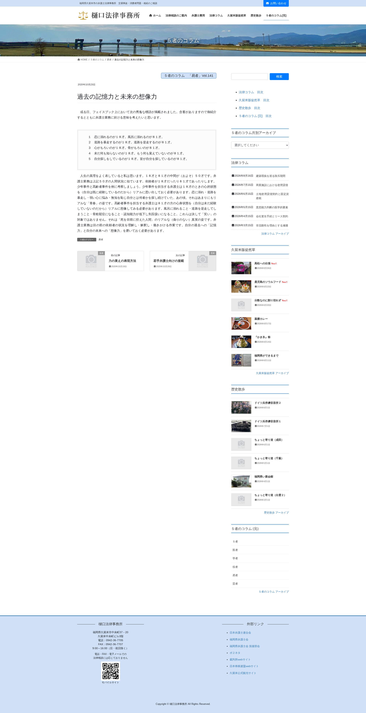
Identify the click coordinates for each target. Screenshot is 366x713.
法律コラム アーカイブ (275, 233)
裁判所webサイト (240, 659)
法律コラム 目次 (251, 92)
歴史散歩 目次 (249, 108)
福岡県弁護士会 (239, 639)
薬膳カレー (261, 318)
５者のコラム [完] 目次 (255, 116)
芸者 (235, 583)
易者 (101, 239)
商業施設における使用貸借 (272, 185)
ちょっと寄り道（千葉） (269, 458)
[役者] (91, 259)
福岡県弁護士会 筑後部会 (245, 646)
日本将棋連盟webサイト (244, 666)
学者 (235, 558)
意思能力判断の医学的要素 (272, 207)
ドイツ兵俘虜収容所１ (267, 421)
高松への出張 (265, 263)
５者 (235, 541)
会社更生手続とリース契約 (272, 216)
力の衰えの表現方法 (122, 260)
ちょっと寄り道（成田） (269, 439)
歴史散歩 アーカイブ (276, 512)
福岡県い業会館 (263, 476)
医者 (235, 549)
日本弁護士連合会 (240, 632)
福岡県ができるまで (266, 355)
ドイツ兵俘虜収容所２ (267, 402)
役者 (235, 566)
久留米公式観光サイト (243, 673)
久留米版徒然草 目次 (254, 100)
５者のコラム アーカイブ (274, 591)
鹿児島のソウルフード (270, 281)
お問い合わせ (278, 3)
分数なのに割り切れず (270, 300)
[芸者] (202, 259)
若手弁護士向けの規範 (168, 260)
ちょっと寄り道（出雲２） (270, 495)
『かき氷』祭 (262, 337)
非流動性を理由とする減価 (272, 225)
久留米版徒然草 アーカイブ (272, 373)
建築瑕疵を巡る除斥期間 (270, 175)
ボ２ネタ (235, 652)
